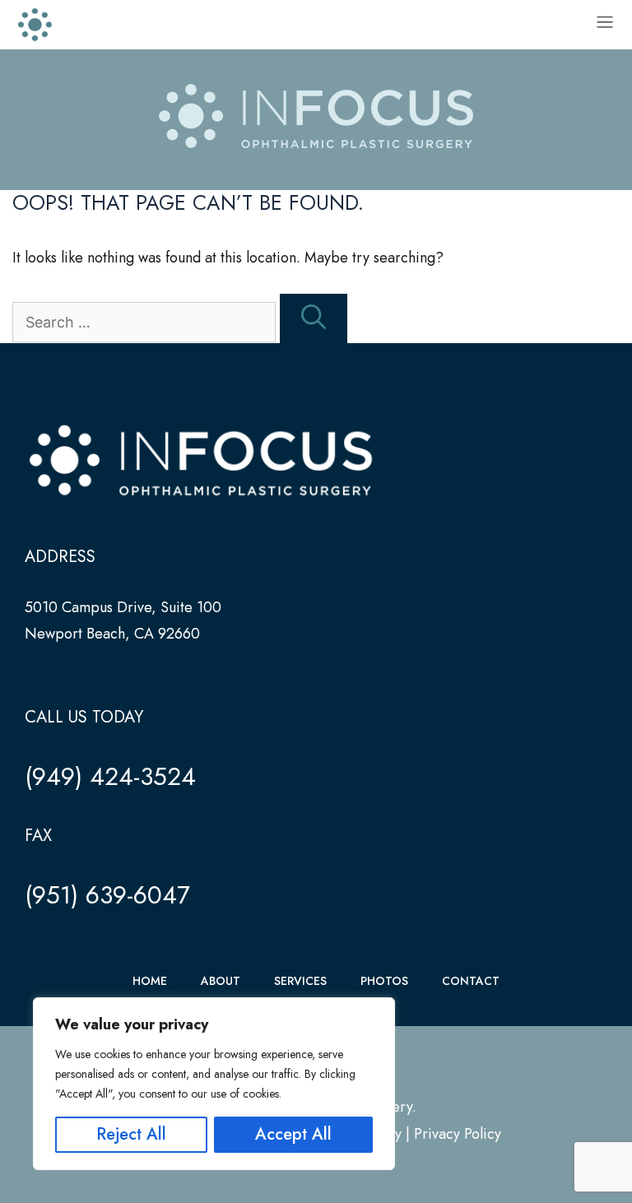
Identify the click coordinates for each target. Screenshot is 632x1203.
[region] (214, 1083)
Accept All (293, 1134)
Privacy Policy (457, 1134)
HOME (149, 981)
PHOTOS (384, 981)
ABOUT (220, 981)
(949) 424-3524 (110, 776)
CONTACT (471, 981)
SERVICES (300, 981)
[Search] (313, 318)
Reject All (131, 1134)
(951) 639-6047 (107, 895)
